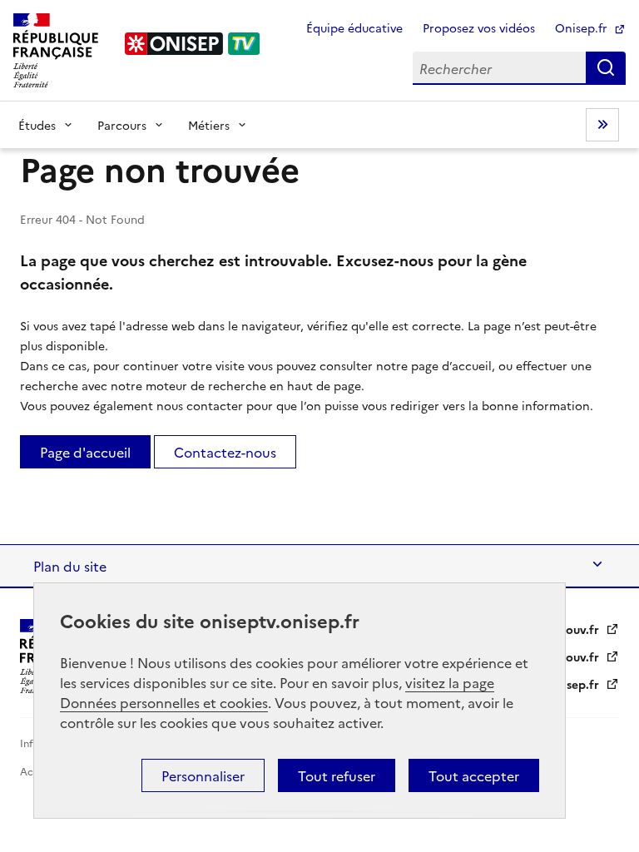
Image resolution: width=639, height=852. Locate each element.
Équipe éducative (354, 27)
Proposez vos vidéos (479, 27)
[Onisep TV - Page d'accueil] (193, 43)
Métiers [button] (209, 124)
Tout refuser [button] (336, 775)
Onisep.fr (583, 27)
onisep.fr (575, 684)
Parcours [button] (121, 124)
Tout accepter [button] (473, 775)
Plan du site (69, 566)
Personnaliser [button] (203, 775)
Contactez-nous (225, 452)
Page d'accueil (85, 452)
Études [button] (37, 124)
